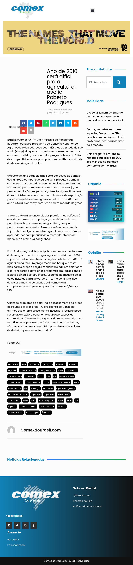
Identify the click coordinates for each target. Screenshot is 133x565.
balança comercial (28, 370)
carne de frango (15, 376)
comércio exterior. (33, 382)
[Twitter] (17, 525)
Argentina (12, 370)
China (40, 376)
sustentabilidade (47, 406)
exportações (48, 388)
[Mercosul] (46, 412)
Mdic (33, 400)
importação (36, 394)
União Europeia (32, 412)
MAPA (25, 400)
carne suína (30, 376)
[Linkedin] (9, 525)
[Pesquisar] (119, 82)
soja (77, 400)
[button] (92, 10)
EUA (25, 388)
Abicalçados (13, 364)
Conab (46, 382)
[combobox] (99, 82)
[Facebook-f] (33, 525)
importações (49, 394)
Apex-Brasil (61, 364)
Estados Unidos (14, 388)
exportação (35, 388)
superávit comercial (27, 406)
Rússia (61, 400)
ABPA (24, 364)
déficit (76, 382)
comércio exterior (67, 376)
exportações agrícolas (65, 388)
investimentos (64, 394)
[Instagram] (25, 525)
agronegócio (47, 364)
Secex (69, 400)
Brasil (60, 370)
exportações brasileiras (18, 394)
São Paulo (62, 406)
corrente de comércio (61, 382)
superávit (12, 406)
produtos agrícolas (46, 400)
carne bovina (71, 370)
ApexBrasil (73, 364)
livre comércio (14, 400)
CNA (48, 376)
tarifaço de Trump (15, 412)
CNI (54, 376)
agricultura (34, 364)
